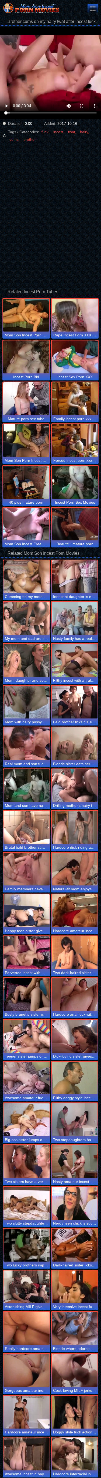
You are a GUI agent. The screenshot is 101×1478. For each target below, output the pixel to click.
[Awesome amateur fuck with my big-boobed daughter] (26, 1078)
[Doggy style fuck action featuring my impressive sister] (74, 1412)
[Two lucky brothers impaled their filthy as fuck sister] (26, 1245)
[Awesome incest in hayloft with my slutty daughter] (26, 1453)
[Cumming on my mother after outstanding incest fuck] (26, 576)
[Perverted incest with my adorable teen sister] (26, 952)
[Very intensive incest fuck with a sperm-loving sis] (74, 1286)
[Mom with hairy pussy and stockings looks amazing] (26, 702)
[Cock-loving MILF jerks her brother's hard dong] (74, 1370)
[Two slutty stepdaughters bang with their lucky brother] (26, 1203)
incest (58, 132)
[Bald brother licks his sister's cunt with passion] (74, 702)
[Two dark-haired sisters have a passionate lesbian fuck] (74, 952)
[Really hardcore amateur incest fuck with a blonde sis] (26, 1328)
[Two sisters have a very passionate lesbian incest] (26, 1161)
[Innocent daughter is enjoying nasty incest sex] (74, 576)
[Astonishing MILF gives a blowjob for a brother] (26, 1286)
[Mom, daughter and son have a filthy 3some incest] (26, 660)
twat (71, 132)
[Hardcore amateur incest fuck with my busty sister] (74, 910)
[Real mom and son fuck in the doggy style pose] (26, 743)
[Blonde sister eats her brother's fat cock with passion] (74, 743)
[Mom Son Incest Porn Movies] (32, 8)
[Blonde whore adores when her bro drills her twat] (74, 1328)
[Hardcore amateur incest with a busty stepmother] (26, 1412)
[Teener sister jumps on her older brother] (26, 1036)
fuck (44, 132)
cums (14, 139)
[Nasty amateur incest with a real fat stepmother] (74, 1161)
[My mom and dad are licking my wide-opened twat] (26, 618)
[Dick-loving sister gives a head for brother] (74, 1036)
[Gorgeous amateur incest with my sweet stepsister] (26, 1370)
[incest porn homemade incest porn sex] (93, 8)
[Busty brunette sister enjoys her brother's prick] (26, 994)
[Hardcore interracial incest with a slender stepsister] (74, 1453)
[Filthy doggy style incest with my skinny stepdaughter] (74, 1078)
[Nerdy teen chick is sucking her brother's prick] (74, 1203)
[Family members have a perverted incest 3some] (26, 869)
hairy (84, 132)
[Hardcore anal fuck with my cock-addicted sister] (74, 994)
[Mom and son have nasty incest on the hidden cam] (26, 785)
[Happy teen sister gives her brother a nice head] (26, 910)
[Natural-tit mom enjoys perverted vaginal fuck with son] (74, 869)
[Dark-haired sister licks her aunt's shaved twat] (74, 1245)
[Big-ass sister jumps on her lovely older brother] (26, 1119)
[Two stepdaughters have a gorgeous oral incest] (74, 1119)
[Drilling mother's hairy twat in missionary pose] (74, 785)
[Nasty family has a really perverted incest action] (74, 618)
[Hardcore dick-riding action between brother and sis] (74, 827)
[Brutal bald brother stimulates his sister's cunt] (26, 827)
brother (29, 139)
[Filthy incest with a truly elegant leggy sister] (74, 660)
